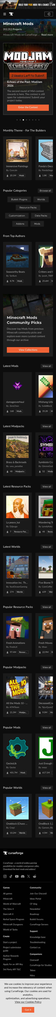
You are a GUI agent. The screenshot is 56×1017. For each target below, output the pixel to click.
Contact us (35, 947)
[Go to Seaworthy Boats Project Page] (17, 264)
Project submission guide (12, 949)
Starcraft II (8, 914)
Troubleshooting (37, 942)
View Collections (28, 350)
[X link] (28, 876)
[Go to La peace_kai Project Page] (17, 514)
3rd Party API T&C (12, 969)
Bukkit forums (36, 919)
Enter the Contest (28, 107)
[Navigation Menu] (4, 14)
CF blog (33, 904)
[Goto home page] (11, 14)
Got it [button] (28, 1010)
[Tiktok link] (11, 876)
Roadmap (34, 914)
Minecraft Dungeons (13, 925)
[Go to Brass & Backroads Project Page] (17, 454)
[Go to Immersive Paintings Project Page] (17, 158)
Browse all (45, 190)
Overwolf (34, 960)
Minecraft (7, 899)
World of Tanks (10, 930)
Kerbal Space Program (13, 919)
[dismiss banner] (51, 4)
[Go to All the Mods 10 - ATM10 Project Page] (17, 695)
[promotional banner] (28, 4)
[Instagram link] (5, 876)
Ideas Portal (35, 899)
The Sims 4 (8, 909)
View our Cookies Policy (28, 1002)
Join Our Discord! (38, 894)
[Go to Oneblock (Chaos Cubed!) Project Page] (17, 816)
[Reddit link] (34, 876)
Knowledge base (37, 937)
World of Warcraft (12, 904)
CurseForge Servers (39, 925)
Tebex (32, 970)
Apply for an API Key (13, 964)
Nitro (32, 976)
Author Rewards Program (11, 957)
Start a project (10, 942)
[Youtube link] (17, 876)
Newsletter (35, 909)
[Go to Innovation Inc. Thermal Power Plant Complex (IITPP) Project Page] (17, 575)
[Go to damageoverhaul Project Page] (17, 394)
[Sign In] (48, 14)
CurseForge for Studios (41, 965)
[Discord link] (23, 876)
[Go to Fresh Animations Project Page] (17, 635)
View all (47, 366)
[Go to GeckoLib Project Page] (17, 755)
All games (7, 894)
